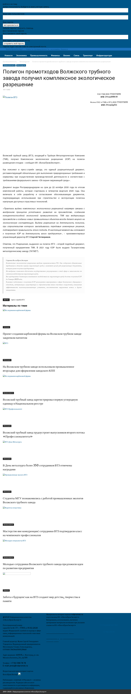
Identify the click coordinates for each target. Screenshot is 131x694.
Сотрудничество (109, 624)
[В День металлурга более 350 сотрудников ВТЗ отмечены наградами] (44, 450)
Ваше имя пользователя (13, 14)
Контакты (109, 618)
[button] (125, 53)
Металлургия (24, 62)
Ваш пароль (8, 22)
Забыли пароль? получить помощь (18, 28)
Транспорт (88, 55)
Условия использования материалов (60, 633)
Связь (76, 55)
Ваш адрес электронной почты (16, 40)
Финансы (55, 55)
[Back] (3, 1)
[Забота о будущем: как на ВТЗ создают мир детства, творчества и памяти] (44, 582)
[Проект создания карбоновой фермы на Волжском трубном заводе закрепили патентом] (44, 318)
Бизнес (66, 55)
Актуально (6, 327)
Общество (6, 590)
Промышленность (38, 55)
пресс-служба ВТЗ (18, 300)
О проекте (109, 631)
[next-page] (5, 606)
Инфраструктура (104, 55)
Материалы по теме (15, 305)
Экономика (21, 55)
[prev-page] (3, 606)
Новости (9, 55)
